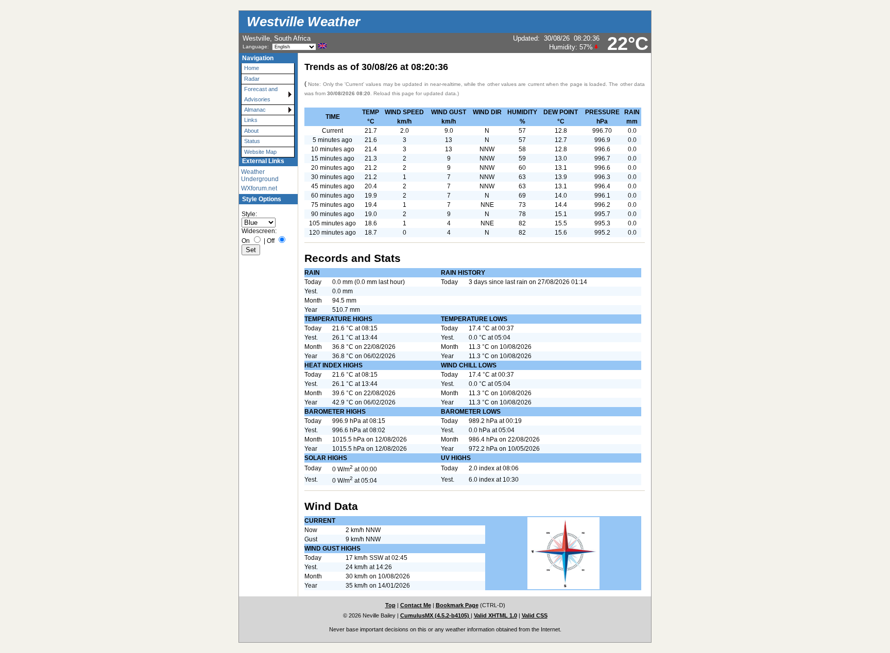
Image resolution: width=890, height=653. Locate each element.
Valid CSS (534, 615)
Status (252, 141)
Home (251, 68)
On (246, 240)
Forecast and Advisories (261, 94)
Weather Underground (260, 175)
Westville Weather (303, 21)
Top (390, 605)
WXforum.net (259, 188)
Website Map (260, 152)
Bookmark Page (457, 605)
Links (251, 120)
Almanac (255, 110)
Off (271, 240)
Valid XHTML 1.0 (495, 615)
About (251, 131)
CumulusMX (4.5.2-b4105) (435, 615)
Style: (249, 214)
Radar (252, 79)
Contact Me (415, 605)
